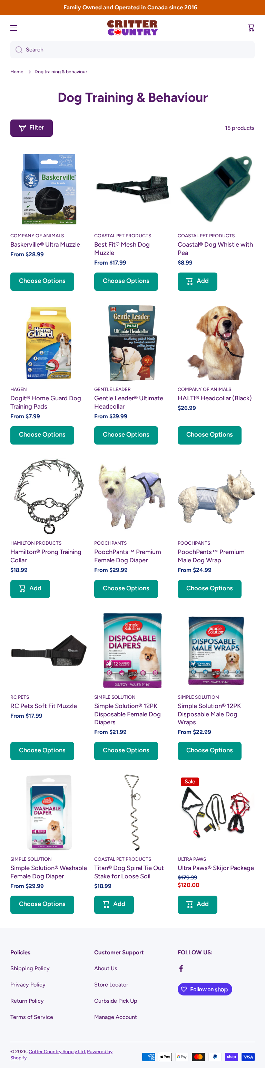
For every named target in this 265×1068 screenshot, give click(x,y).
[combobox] (132, 49)
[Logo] (132, 28)
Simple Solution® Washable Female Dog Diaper (48, 872)
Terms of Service (31, 1017)
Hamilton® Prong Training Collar (45, 556)
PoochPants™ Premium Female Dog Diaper (127, 556)
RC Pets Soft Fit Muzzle (43, 706)
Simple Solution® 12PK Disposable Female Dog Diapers (127, 714)
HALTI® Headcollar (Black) (215, 398)
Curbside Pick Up (115, 1001)
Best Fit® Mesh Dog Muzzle (122, 249)
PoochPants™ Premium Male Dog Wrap (211, 556)
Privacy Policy (28, 984)
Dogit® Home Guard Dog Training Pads (45, 402)
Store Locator (111, 984)
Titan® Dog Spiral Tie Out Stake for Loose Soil (129, 872)
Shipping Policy (30, 968)
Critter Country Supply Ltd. (57, 1051)
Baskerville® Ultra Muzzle (45, 244)
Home (16, 71)
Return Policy (27, 1001)
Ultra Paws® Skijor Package (216, 868)
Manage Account (115, 1017)
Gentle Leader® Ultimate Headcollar (128, 402)
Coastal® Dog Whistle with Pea (215, 249)
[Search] (16, 49)
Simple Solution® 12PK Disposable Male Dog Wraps (209, 714)
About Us (105, 968)
